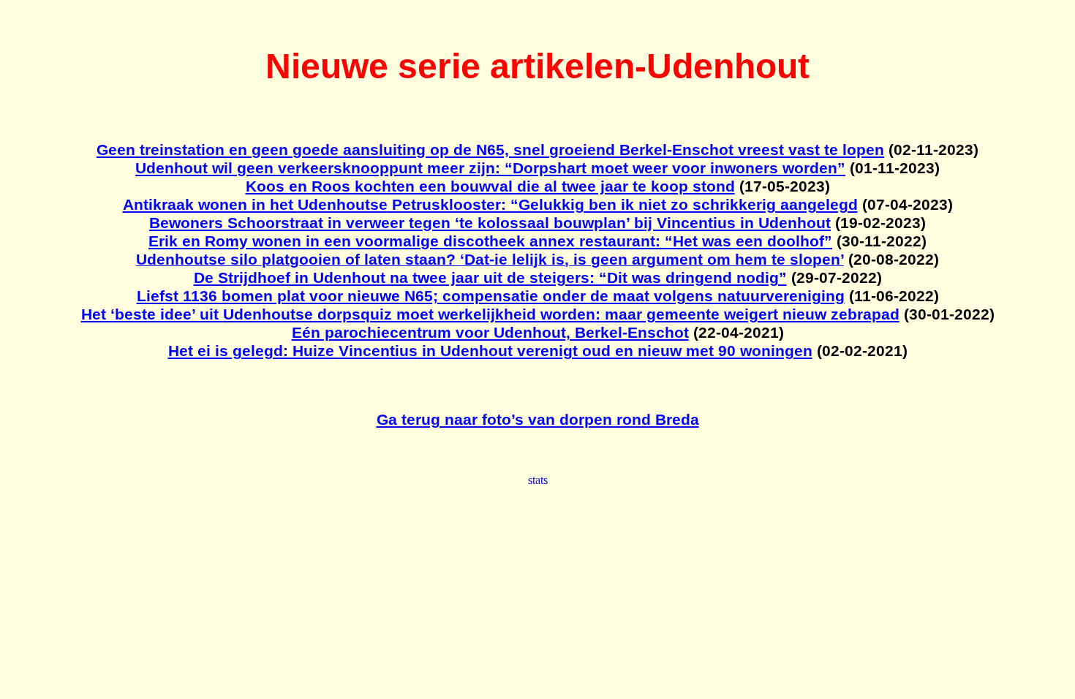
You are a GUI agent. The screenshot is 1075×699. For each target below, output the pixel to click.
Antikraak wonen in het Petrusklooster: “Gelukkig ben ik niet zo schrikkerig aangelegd (490, 205)
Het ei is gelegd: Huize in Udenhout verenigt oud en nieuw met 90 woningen (490, 351)
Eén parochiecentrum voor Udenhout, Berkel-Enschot (490, 332)
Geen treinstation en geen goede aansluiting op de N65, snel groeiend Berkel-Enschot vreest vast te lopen (490, 150)
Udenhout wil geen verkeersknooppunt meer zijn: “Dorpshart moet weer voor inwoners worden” (490, 168)
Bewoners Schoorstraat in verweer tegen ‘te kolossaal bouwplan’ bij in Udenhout (490, 223)
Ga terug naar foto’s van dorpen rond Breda (538, 419)
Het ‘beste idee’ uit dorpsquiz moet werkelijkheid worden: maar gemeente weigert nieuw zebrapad (490, 314)
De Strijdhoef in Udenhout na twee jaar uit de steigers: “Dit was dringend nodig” (490, 278)
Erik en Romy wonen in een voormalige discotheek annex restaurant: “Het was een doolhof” (490, 241)
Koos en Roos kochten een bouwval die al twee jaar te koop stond (490, 186)
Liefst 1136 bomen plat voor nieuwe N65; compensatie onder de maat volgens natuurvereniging (491, 296)
